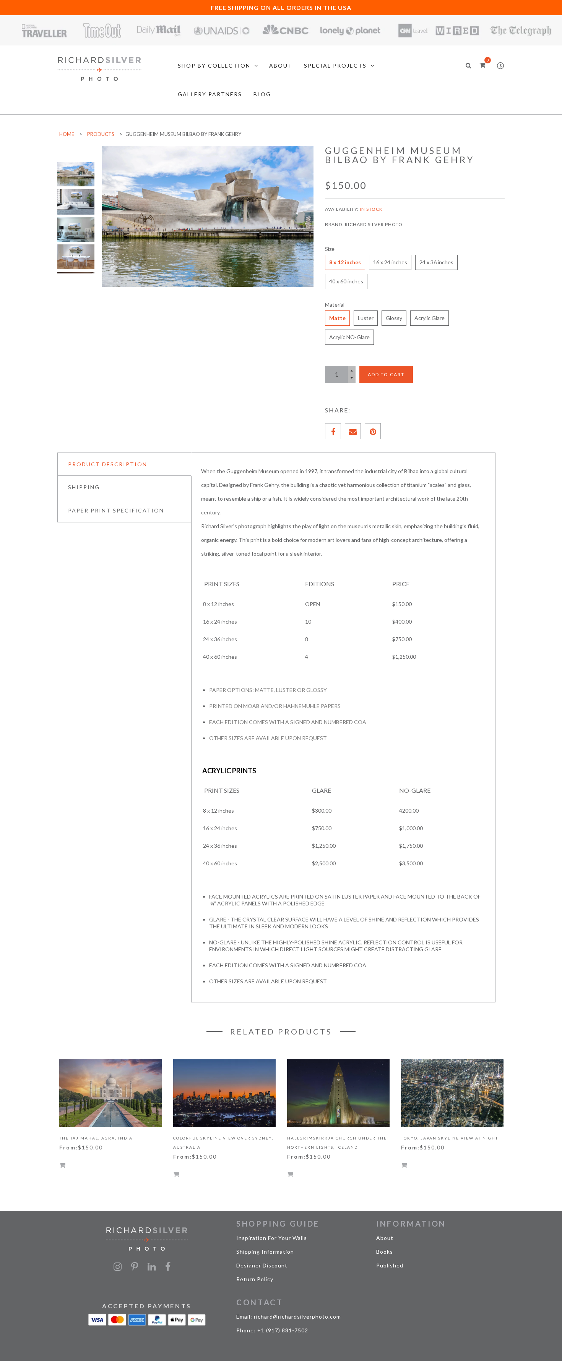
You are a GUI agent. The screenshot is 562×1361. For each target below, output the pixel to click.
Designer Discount (261, 1265)
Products (100, 134)
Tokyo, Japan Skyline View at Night (449, 1138)
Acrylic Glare (429, 318)
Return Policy (254, 1279)
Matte (337, 318)
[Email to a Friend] (353, 431)
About (384, 1238)
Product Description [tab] (107, 464)
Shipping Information (265, 1251)
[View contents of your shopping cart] (482, 65)
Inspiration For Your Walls (271, 1238)
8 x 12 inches (345, 262)
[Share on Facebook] (333, 431)
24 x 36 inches (436, 262)
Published (389, 1265)
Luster (366, 318)
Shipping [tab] (84, 487)
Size (330, 249)
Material (334, 304)
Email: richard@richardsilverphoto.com (288, 1316)
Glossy (394, 318)
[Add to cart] (62, 1165)
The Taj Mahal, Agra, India (96, 1138)
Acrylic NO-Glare (349, 337)
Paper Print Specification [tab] (116, 510)
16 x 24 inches (390, 262)
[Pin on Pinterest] (373, 431)
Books (384, 1251)
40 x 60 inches (346, 281)
